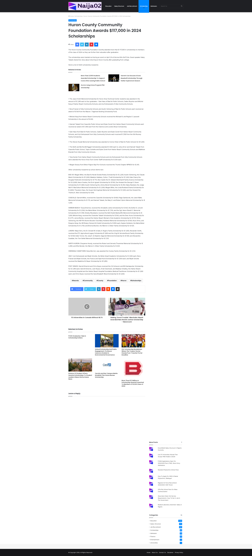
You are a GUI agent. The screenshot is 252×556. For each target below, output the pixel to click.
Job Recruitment (132, 6)
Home (72, 16)
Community (88, 280)
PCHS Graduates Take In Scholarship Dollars (77, 337)
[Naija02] (84, 6)
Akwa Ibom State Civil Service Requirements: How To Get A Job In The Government (169, 498)
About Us (155, 552)
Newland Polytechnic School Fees (168, 470)
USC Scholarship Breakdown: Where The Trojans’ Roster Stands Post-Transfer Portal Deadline (132, 352)
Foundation (112, 280)
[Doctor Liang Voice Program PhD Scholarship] (74, 87)
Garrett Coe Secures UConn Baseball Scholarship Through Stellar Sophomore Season (131, 78)
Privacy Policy (179, 552)
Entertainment (154, 539)
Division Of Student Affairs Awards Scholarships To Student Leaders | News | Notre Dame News (80, 376)
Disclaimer (170, 552)
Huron (124, 280)
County (100, 280)
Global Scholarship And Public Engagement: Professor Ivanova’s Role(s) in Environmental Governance (106, 352)
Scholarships (144, 6)
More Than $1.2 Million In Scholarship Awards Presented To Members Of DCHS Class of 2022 (133, 383)
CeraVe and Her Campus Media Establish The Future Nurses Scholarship (106, 375)
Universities (154, 543)
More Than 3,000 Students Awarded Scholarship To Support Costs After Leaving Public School (93, 78)
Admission (154, 6)
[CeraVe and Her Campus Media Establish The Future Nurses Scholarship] (107, 365)
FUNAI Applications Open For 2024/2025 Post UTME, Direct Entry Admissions (169, 463)
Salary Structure (119, 6)
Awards (76, 280)
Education (108, 6)
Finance (152, 536)
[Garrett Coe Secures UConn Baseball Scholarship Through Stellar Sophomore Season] (113, 78)
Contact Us (162, 552)
